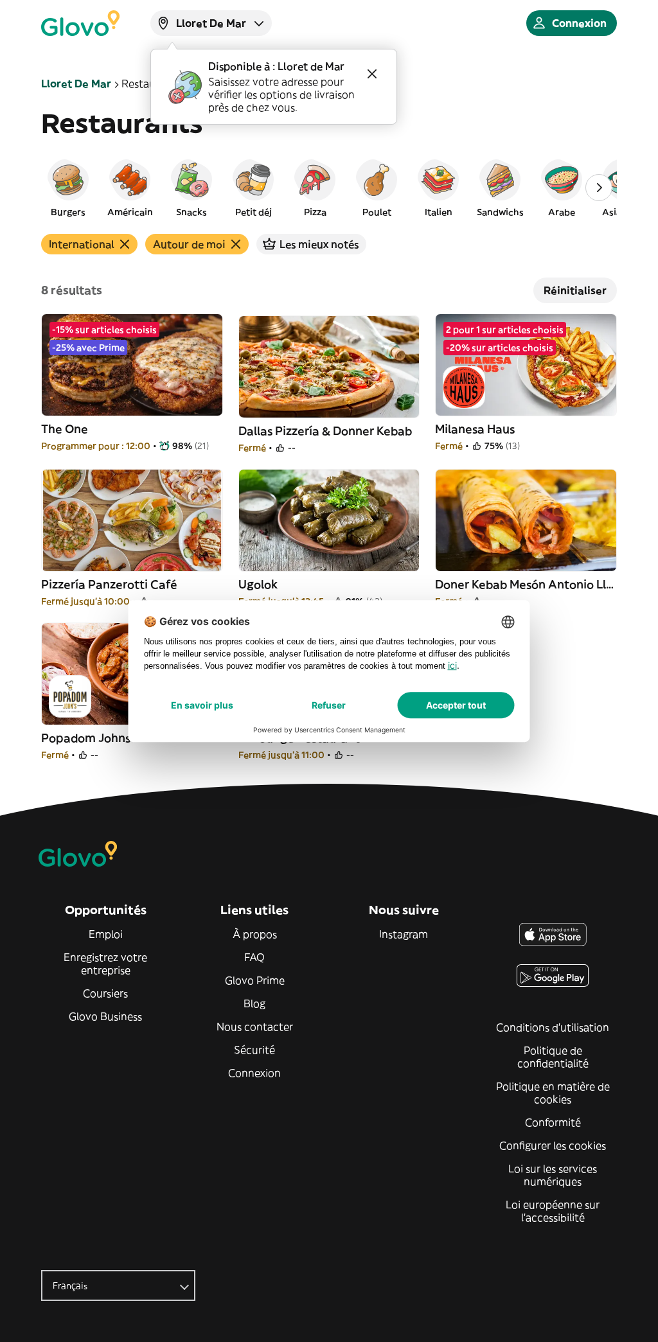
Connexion (254, 1072)
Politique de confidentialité (553, 1057)
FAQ (254, 957)
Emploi (106, 934)
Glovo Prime (255, 980)
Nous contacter (255, 1026)
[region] (329, 187)
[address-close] (372, 74)
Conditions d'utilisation (552, 1027)
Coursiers (105, 993)
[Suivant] (599, 187)
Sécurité (254, 1049)
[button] (68, 187)
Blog (254, 1003)
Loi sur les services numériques (552, 1175)
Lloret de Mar (76, 83)
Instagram (403, 934)
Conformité (553, 1122)
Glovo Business (105, 1016)
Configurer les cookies (552, 1145)
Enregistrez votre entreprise (105, 963)
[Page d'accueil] (80, 23)
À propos (255, 934)
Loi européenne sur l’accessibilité (553, 1211)
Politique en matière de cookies (553, 1093)
